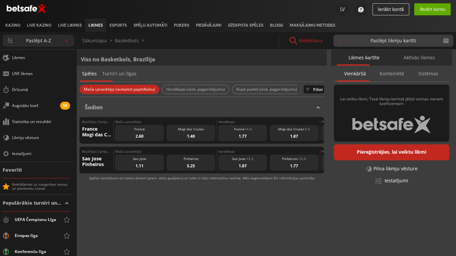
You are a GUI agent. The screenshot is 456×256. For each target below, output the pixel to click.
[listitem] (13, 25)
